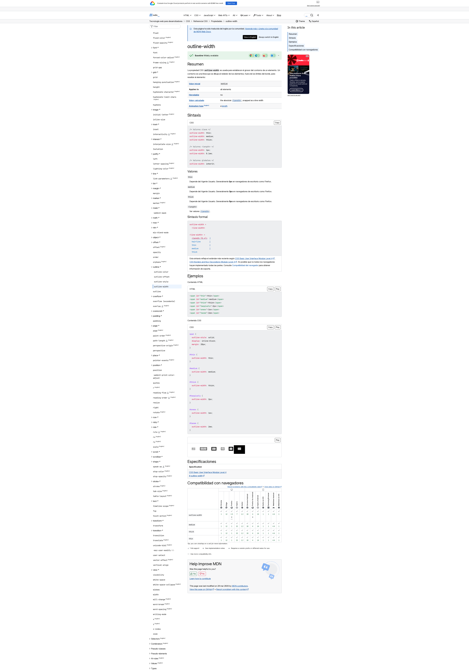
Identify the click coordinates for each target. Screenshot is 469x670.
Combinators (156, 644)
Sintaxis (292, 38)
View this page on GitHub (201, 589)
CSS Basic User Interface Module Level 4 (253, 258)
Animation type (196, 106)
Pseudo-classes (158, 648)
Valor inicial (194, 83)
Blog (279, 15)
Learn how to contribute (200, 578)
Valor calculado (196, 100)
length (224, 106)
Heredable (194, 95)
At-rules (154, 658)
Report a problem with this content (231, 589)
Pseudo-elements (159, 653)
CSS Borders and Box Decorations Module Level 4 (212, 262)
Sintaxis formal (197, 217)
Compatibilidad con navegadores (303, 49)
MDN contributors (240, 586)
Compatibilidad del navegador (245, 265)
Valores (192, 171)
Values (154, 663)
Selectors (155, 639)
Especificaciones (296, 45)
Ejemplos (293, 42)
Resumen (195, 64)
